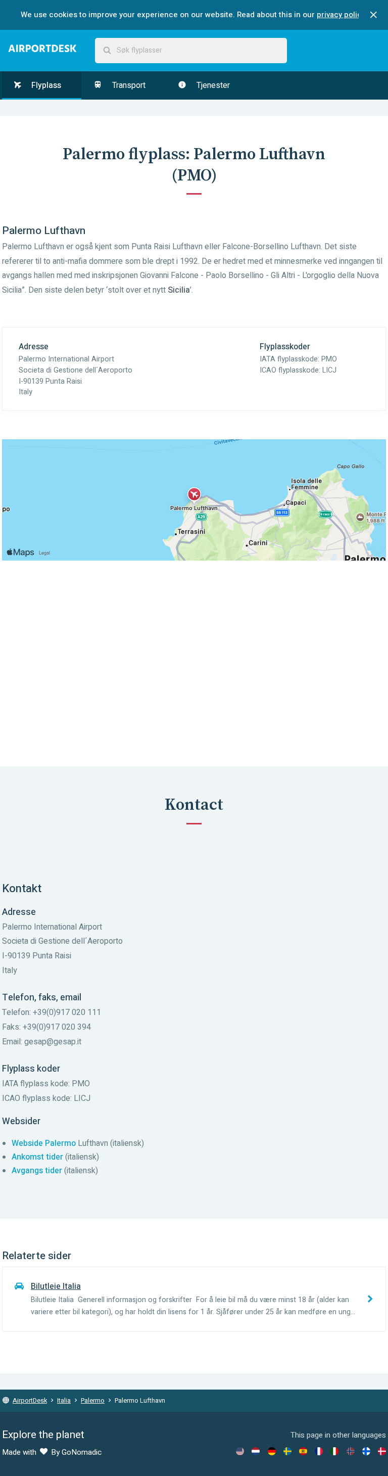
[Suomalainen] (366, 1451)
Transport (128, 85)
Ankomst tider (37, 1157)
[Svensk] (287, 1451)
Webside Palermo (44, 1143)
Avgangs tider (37, 1171)
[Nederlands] (256, 1451)
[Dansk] (382, 1451)
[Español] (303, 1451)
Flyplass (45, 85)
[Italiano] (334, 1451)
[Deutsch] (272, 1451)
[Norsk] (351, 1451)
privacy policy (341, 14)
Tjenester (212, 85)
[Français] (319, 1451)
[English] (240, 1451)
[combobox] (191, 50)
